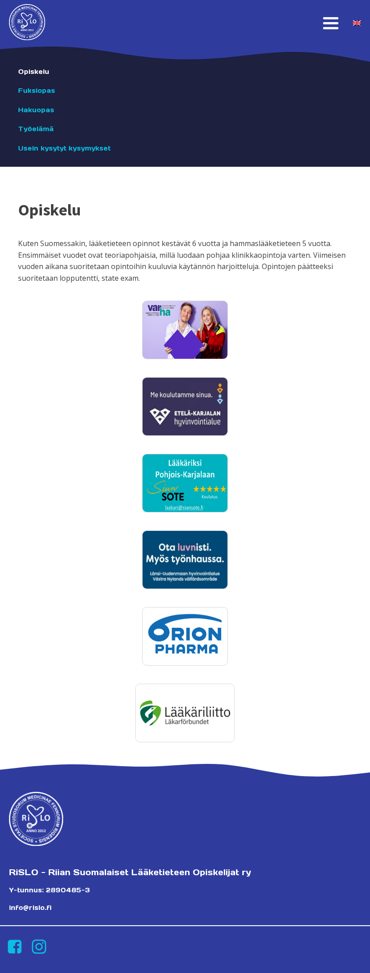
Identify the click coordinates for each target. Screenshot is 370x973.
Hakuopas (36, 110)
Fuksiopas (36, 91)
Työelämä (36, 129)
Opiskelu (33, 72)
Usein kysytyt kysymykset (64, 148)
